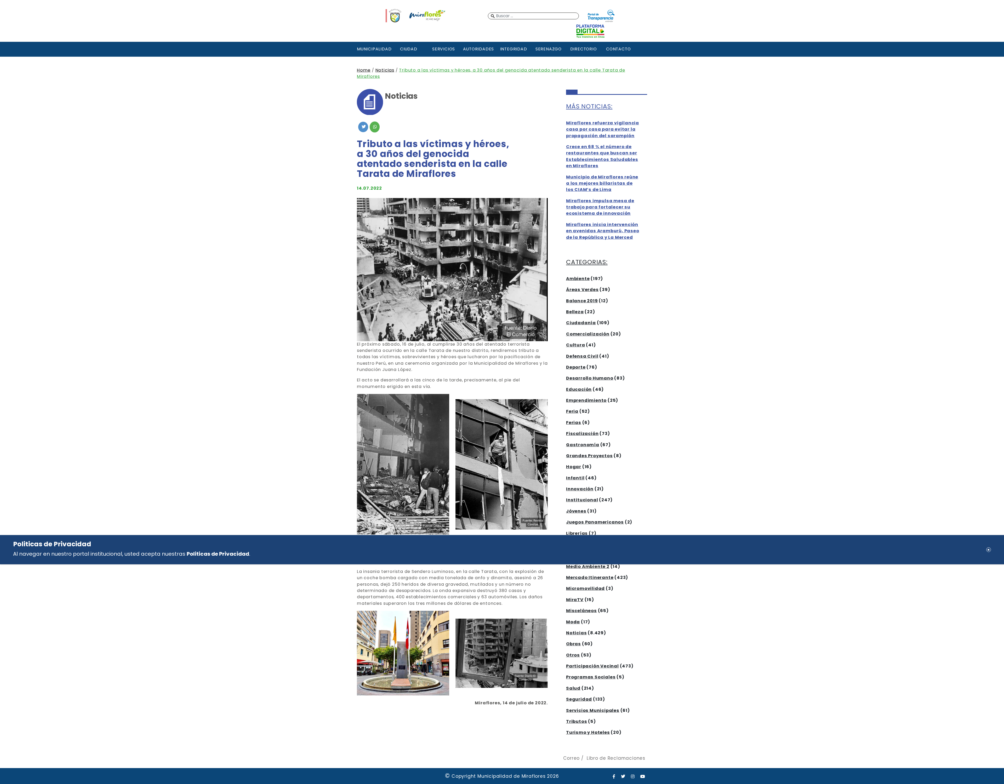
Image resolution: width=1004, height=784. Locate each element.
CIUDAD (408, 49)
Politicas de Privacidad (218, 553)
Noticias (384, 70)
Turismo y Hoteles (588, 732)
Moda (573, 622)
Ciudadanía (581, 323)
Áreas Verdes (582, 290)
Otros (573, 655)
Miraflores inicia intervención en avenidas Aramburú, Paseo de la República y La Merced (602, 231)
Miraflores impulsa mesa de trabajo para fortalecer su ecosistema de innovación (600, 207)
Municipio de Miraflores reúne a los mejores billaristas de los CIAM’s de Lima (602, 183)
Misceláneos (581, 611)
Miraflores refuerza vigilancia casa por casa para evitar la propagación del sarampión (602, 129)
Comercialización (587, 334)
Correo (571, 758)
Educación (579, 389)
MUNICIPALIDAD (373, 49)
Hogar (573, 467)
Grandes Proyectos (589, 456)
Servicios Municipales (592, 710)
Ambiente (578, 279)
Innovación (580, 489)
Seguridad (579, 699)
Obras (573, 644)
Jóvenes (576, 511)
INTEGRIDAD (513, 49)
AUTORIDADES (478, 49)
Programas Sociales (590, 677)
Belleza (575, 312)
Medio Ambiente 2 (587, 567)
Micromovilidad (585, 588)
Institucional (582, 500)
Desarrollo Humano (589, 378)
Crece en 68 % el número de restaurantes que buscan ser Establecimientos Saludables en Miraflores (602, 156)
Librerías (577, 533)
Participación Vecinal (592, 666)
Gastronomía (582, 445)
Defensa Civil (582, 356)
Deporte (576, 367)
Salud (573, 688)
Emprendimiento (586, 400)
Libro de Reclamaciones (616, 758)
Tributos (576, 721)
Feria (572, 411)
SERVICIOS (443, 49)
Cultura (575, 345)
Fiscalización (582, 434)
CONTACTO (618, 49)
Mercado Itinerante (589, 577)
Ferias (573, 423)
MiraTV (575, 600)
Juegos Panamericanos (595, 522)
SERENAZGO (548, 49)
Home (363, 70)
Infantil (575, 478)
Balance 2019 (582, 301)
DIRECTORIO (583, 49)
